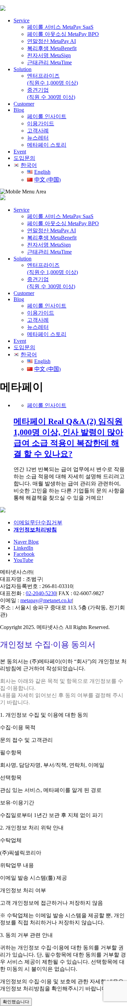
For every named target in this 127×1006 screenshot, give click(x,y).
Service (21, 20)
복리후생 (52, 48)
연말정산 (51, 41)
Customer (24, 104)
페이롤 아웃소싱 (63, 34)
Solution (22, 69)
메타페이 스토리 (46, 145)
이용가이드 (40, 123)
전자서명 (49, 55)
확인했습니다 (16, 1001)
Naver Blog (26, 542)
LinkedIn (23, 548)
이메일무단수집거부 (38, 522)
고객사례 (38, 130)
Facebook (24, 554)
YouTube (23, 560)
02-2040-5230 (41, 593)
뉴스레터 (38, 138)
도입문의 (24, 347)
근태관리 (49, 62)
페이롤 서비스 (60, 27)
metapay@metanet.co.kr (46, 600)
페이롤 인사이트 (46, 116)
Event (20, 151)
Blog (19, 110)
